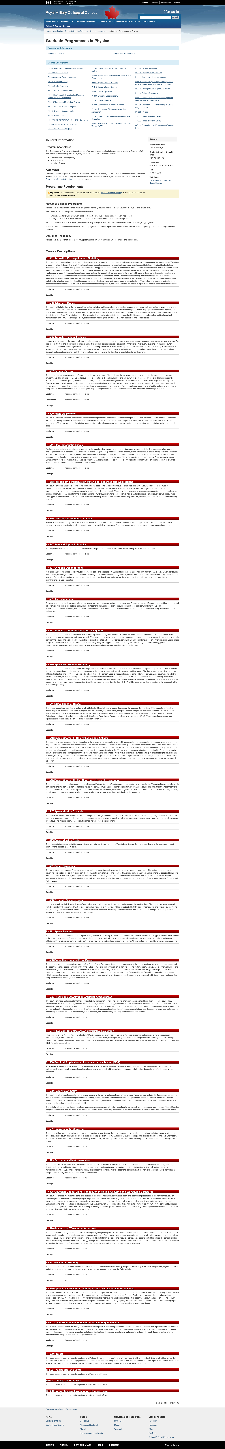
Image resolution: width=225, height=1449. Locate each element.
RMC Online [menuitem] (134, 21)
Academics (58, 31)
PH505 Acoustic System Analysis (62, 77)
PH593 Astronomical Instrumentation (150, 77)
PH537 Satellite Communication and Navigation (68, 119)
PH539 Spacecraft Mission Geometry (63, 124)
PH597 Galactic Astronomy (146, 93)
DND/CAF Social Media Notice (161, 1437)
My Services (119, 1420)
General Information (56, 53)
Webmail (118, 1429)
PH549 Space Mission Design (104, 87)
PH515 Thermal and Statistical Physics (64, 102)
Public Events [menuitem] (149, 21)
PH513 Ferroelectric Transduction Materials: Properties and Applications (66, 96)
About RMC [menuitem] (50, 21)
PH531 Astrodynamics (57, 115)
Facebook (153, 1420)
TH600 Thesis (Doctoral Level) (148, 120)
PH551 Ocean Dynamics (102, 91)
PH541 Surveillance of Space (60, 128)
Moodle (117, 1425)
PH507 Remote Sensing (58, 81)
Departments (165, 2)
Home (48, 31)
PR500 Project (141, 111)
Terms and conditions (54, 1409)
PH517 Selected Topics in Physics (62, 106)
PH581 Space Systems (101, 100)
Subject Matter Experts (55, 1425)
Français (176, 2)
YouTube (152, 1433)
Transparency (71, 1409)
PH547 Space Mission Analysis (105, 82)
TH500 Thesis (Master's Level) (148, 116)
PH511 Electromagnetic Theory (61, 90)
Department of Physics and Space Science (161, 181)
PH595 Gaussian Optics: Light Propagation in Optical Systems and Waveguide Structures (154, 83)
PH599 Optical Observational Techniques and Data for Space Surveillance (154, 99)
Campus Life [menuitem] (105, 21)
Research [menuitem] (120, 21)
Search (175, 17)
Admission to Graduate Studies (59, 179)
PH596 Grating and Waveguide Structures (152, 88)
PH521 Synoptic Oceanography (61, 111)
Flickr (151, 1429)
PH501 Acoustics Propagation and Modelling (66, 68)
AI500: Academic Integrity (111, 192)
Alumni (83, 1429)
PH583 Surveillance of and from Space (108, 104)
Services (154, 2)
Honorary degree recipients (91, 1433)
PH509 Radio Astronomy (58, 86)
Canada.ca (143, 2)
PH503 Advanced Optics (58, 72)
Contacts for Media (53, 1420)
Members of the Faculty (89, 1425)
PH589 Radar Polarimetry (146, 68)
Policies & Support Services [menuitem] (57, 26)
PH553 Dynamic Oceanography (105, 95)
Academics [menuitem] (66, 21)
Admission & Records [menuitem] (85, 21)
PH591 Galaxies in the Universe (148, 72)
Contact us (84, 1420)
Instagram (153, 1425)
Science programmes (99, 31)
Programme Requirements (124, 53)
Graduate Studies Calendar (76, 31)
